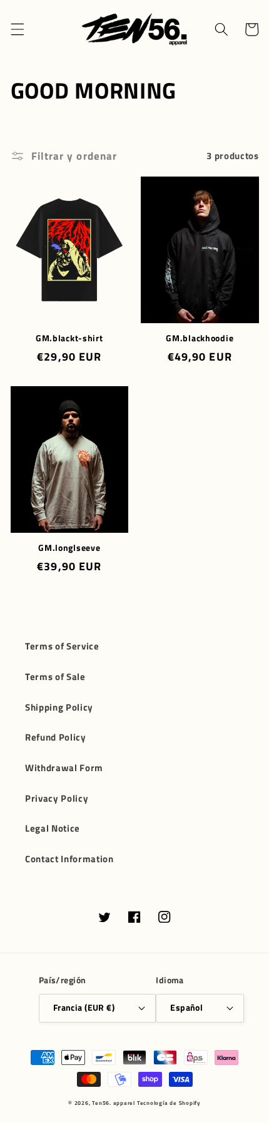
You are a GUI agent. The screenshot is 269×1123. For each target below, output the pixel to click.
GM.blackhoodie (199, 338)
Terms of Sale (55, 676)
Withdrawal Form (64, 768)
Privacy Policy (56, 798)
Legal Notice (52, 828)
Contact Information (69, 859)
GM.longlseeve (69, 547)
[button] (17, 29)
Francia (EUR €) (84, 1007)
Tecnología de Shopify (169, 1103)
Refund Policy (55, 737)
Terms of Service (62, 646)
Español (186, 1007)
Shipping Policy (59, 707)
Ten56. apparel (113, 1103)
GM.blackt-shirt (69, 338)
